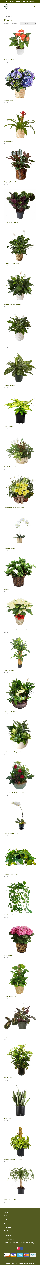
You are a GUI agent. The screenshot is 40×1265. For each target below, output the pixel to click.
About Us (7, 1215)
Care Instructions (9, 1227)
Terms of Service (9, 1239)
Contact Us (7, 1236)
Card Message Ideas (10, 1231)
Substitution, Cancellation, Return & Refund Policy (19, 1243)
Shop (5, 1219)
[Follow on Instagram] (18, 1248)
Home (5, 16)
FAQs (5, 1224)
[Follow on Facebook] (21, 1248)
